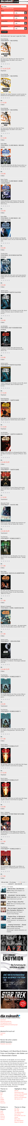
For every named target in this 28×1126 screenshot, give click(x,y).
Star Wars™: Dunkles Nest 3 (11, 676)
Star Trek (16, 1110)
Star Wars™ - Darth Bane (10, 400)
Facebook (2, 1033)
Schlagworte (4, 26)
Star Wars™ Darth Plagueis (11, 292)
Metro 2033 (17, 1119)
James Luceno (4, 290)
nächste (10, 884)
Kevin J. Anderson (5, 812)
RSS (1, 1035)
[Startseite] (7, 1)
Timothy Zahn (4, 253)
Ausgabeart (17, 26)
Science (2, 1101)
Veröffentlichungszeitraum (20, 11)
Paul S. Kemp (4, 744)
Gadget (2, 1099)
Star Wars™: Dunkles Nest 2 (11, 849)
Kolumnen (2, 1103)
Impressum (3, 1019)
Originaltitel (4, 21)
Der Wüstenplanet (18, 1120)
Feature (2, 1119)
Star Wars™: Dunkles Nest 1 (11, 538)
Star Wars (16, 1109)
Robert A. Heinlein (18, 1122)
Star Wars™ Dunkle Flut (10, 746)
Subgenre (16, 16)
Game (1, 1098)
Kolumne (2, 1116)
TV (1, 1096)
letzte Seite (17, 884)
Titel (2, 16)
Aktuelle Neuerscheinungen (19, 1091)
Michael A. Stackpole (6, 606)
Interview (2, 1118)
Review (2, 1114)
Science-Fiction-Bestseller (20, 1094)
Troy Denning (4, 537)
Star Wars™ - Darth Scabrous (11, 434)
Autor (2, 11)
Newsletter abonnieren (6, 1044)
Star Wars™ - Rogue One (9, 504)
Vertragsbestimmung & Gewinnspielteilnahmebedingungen (9, 1023)
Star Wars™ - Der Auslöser (10, 641)
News (1, 1111)
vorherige (13, 882)
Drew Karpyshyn (5, 398)
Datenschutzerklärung (5, 1021)
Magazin (22, 1)
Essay (1, 1113)
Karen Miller (4, 143)
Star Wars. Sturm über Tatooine (12, 814)
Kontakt (2, 1026)
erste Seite (5, 882)
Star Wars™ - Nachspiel (9, 40)
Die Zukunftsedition (19, 1095)
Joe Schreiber (4, 326)
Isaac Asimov (17, 1114)
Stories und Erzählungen (20, 1097)
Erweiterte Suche (7, 8)
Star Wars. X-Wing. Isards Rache (12, 608)
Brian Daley (3, 571)
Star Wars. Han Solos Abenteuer (12, 573)
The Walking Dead (18, 1112)
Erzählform (17, 21)
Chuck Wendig (4, 39)
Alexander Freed (5, 503)
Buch (1, 1093)
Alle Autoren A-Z (18, 1099)
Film (1, 1094)
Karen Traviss (4, 179)
